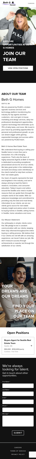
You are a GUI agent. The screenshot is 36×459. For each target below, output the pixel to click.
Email (4, 398)
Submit (18, 433)
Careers (18, 447)
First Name (6, 382)
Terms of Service (18, 451)
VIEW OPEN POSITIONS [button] (18, 68)
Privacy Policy (18, 454)
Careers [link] (31, 3)
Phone (4, 406)
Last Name (6, 390)
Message (5, 414)
